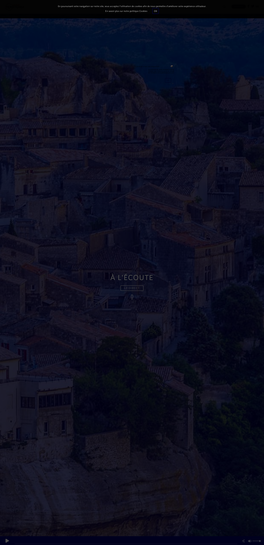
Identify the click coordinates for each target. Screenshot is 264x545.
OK (155, 11)
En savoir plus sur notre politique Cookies (126, 11)
